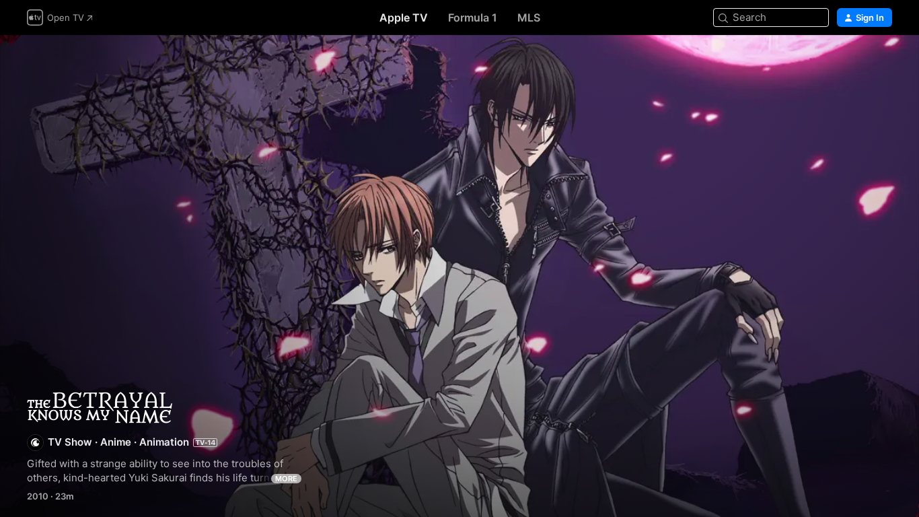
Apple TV (403, 17)
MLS (528, 17)
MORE (286, 478)
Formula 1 (472, 17)
